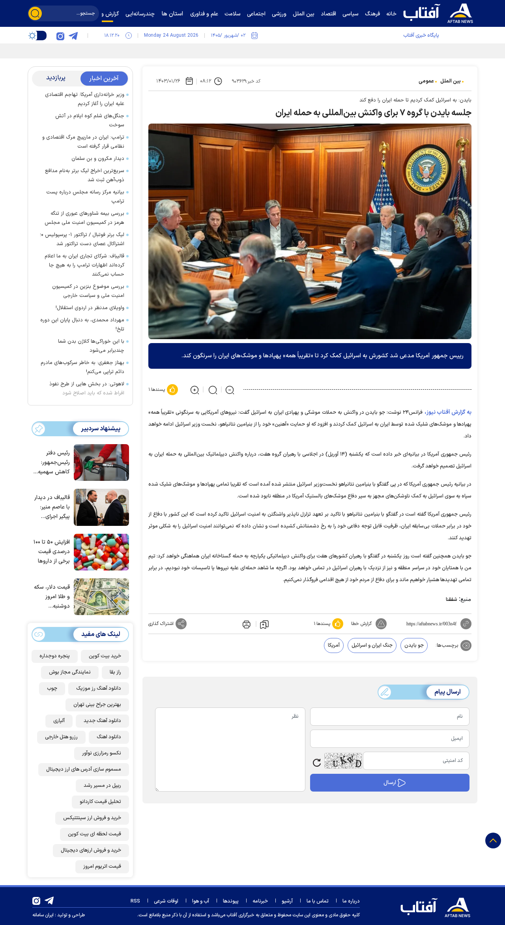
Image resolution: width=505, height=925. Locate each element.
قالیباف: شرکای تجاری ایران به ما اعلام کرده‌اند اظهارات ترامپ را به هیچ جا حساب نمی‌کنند (84, 265)
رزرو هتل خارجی (61, 737)
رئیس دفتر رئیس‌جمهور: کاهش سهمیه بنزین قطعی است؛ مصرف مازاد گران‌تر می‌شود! (54, 463)
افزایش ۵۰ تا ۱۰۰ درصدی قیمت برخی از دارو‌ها (52, 551)
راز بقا (115, 672)
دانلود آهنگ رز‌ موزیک (98, 688)
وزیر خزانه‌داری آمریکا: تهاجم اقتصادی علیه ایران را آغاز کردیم (84, 99)
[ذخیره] (264, 624)
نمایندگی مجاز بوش (70, 672)
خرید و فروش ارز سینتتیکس (92, 818)
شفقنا (451, 600)
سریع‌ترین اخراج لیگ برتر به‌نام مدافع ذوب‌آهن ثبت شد (84, 175)
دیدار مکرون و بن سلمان (97, 159)
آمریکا (334, 645)
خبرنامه (260, 901)
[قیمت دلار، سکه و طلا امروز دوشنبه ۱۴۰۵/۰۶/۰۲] (99, 596)
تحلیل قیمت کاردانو (100, 802)
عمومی (426, 81)
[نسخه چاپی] (246, 624)
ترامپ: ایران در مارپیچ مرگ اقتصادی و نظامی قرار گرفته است (83, 141)
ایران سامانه (43, 915)
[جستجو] (35, 13)
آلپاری (59, 721)
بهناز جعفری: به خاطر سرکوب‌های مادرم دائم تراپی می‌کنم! (82, 367)
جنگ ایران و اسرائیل (372, 645)
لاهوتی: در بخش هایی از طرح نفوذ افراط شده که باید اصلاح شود (86, 388)
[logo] (439, 12)
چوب (52, 688)
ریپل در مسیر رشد (102, 786)
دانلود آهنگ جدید (102, 721)
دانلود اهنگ (109, 737)
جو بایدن (414, 645)
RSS (135, 901)
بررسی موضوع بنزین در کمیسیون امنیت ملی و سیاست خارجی (88, 291)
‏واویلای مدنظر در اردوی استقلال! (90, 308)
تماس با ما (318, 901)
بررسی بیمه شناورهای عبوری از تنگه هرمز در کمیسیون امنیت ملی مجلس (84, 218)
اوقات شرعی (166, 901)
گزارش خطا (361, 623)
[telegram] (73, 35)
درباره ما (351, 901)
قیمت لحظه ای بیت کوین (94, 834)
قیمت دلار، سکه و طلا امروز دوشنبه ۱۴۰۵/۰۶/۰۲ (52, 597)
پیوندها (231, 901)
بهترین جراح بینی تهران (97, 705)
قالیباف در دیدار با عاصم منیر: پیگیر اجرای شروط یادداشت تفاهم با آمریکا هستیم (52, 507)
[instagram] (60, 35)
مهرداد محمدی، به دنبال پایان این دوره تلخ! (82, 324)
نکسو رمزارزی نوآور (101, 753)
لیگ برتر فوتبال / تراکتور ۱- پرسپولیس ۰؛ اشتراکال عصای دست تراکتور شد (82, 239)
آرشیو (287, 901)
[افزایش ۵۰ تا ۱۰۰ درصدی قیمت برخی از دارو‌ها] (99, 551)
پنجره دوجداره (54, 656)
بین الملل (450, 81)
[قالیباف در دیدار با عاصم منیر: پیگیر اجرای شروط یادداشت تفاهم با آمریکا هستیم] (99, 506)
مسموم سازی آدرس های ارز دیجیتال (83, 769)
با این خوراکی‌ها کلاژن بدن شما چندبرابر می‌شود (91, 346)
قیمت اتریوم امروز (102, 867)
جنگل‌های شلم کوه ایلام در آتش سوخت (89, 120)
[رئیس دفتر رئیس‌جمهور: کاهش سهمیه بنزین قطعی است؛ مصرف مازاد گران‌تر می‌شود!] (99, 462)
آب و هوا (200, 901)
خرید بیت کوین (105, 656)
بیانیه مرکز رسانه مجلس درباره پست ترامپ (85, 196)
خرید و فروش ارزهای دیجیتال (91, 850)
